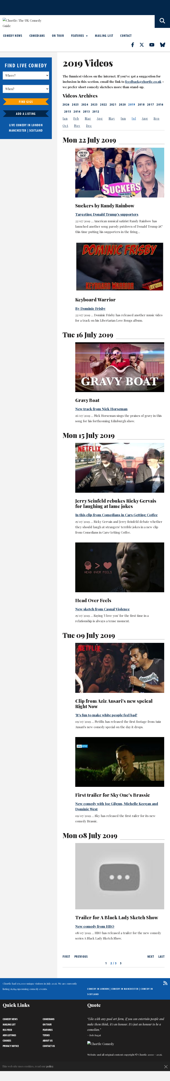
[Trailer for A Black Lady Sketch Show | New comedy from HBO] (119, 876)
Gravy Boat (87, 400)
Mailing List (104, 35)
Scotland (36, 130)
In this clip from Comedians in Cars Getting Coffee (116, 515)
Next (150, 956)
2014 (77, 111)
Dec (89, 126)
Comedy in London (98, 988)
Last (161, 956)
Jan (65, 118)
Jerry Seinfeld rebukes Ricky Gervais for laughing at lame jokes (115, 503)
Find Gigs (26, 102)
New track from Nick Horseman (101, 409)
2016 (160, 104)
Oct (65, 126)
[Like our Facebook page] (135, 44)
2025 (75, 104)
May (112, 118)
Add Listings (9, 1035)
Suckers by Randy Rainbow (104, 205)
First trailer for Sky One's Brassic (112, 795)
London (37, 125)
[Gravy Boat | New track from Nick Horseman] (119, 367)
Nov (77, 126)
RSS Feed (7, 1030)
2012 (95, 111)
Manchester (17, 130)
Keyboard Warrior (95, 299)
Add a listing (26, 114)
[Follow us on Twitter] (144, 44)
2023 (94, 104)
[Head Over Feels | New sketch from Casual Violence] (119, 567)
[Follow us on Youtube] (154, 44)
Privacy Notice (11, 1046)
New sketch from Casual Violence (102, 609)
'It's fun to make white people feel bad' (106, 715)
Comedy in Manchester (125, 988)
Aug (145, 118)
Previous (81, 956)
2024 (84, 104)
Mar (88, 118)
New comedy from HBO (94, 926)
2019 (131, 104)
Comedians (37, 35)
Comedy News (12, 35)
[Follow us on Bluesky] (165, 44)
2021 (113, 104)
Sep (156, 118)
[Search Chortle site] (162, 21)
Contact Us (49, 1046)
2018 (141, 104)
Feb (76, 118)
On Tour (58, 35)
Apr (100, 118)
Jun (123, 118)
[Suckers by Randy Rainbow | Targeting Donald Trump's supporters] (119, 172)
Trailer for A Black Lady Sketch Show (116, 917)
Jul (134, 118)
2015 (67, 111)
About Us (48, 1040)
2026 (66, 104)
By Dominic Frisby (90, 308)
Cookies (7, 1040)
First (66, 956)
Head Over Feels (93, 600)
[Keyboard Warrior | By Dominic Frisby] (119, 266)
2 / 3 (113, 963)
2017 (150, 104)
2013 (86, 111)
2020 (122, 104)
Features (78, 35)
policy (49, 1066)
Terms (46, 1035)
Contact (126, 35)
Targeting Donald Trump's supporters (106, 214)
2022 (103, 104)
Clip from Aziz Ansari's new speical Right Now (114, 703)
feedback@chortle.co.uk (143, 82)
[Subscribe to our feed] (164, 983)
